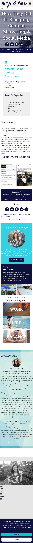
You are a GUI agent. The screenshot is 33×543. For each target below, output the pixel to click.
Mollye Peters (6, 49)
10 (24, 442)
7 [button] (19, 297)
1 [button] (8, 297)
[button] (16, 260)
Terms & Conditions (22, 523)
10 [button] (24, 297)
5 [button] (15, 297)
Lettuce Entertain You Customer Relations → (17, 220)
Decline (16, 539)
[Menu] (2, 489)
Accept (16, 534)
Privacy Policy (8, 523)
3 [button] (12, 297)
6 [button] (17, 297)
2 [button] (10, 297)
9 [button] (22, 297)
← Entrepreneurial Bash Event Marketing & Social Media (15, 215)
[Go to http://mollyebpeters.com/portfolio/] (16, 274)
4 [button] (13, 297)
